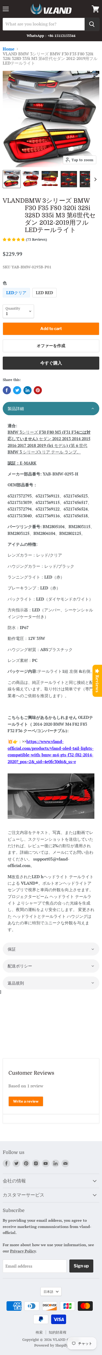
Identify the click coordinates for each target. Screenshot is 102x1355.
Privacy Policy (23, 1251)
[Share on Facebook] (7, 390)
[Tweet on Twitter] (17, 390)
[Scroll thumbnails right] (94, 179)
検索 (39, 1332)
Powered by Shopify (51, 1345)
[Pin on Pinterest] (38, 390)
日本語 (48, 1291)
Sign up (81, 1265)
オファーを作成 (51, 345)
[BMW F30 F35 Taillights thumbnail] (11, 179)
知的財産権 (57, 1332)
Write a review (26, 1101)
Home (8, 49)
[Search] (92, 24)
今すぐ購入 (51, 363)
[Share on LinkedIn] (27, 390)
